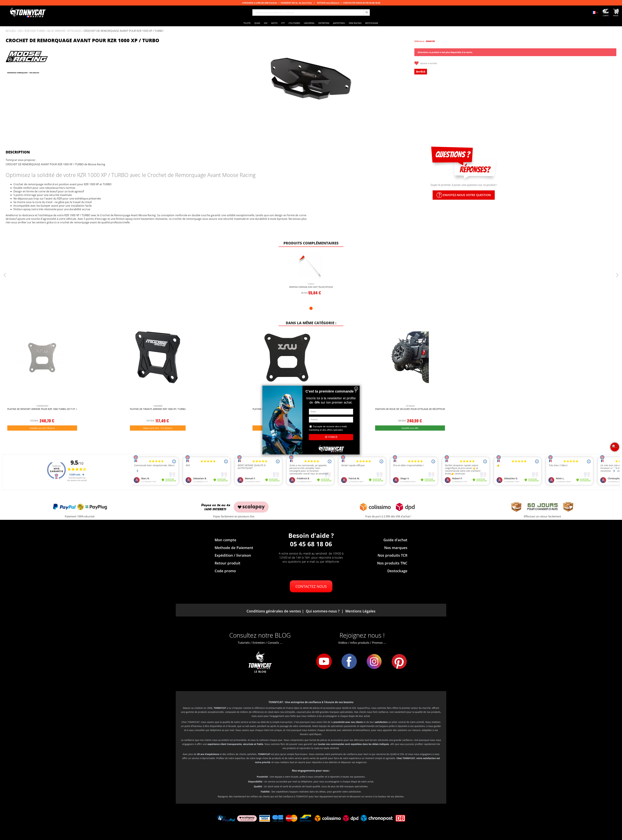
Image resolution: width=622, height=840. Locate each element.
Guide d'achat (395, 539)
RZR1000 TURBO (35, 31)
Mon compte (225, 539)
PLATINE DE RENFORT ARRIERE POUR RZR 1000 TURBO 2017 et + (42, 409)
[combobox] (311, 12)
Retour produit (227, 563)
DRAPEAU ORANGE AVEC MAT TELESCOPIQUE (311, 286)
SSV (20, 31)
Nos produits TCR (392, 555)
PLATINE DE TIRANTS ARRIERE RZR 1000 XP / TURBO (158, 409)
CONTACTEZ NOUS (311, 586)
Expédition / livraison (233, 555)
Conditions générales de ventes (274, 611)
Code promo (225, 570)
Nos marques (395, 547)
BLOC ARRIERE (56, 31)
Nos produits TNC (392, 563)
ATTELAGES (74, 31)
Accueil (11, 31)
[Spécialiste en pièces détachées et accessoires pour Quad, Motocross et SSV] (27, 12)
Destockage (397, 570)
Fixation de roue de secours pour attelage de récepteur (410, 409)
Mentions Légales (360, 611)
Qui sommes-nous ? (323, 611)
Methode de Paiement (234, 547)
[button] (214, 86)
